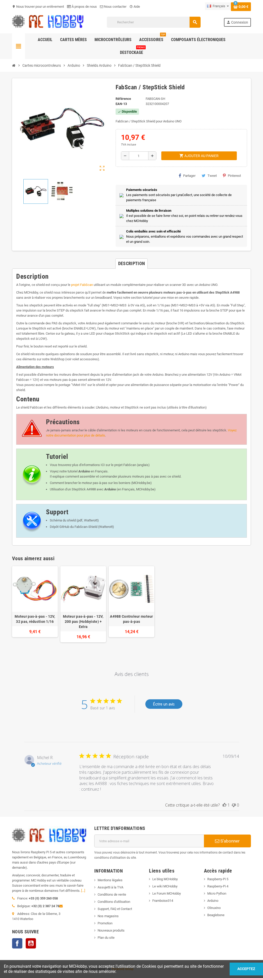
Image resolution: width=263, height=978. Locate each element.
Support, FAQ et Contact (115, 909)
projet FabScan (82, 285)
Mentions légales (110, 880)
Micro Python (216, 893)
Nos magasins (108, 916)
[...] (83, 891)
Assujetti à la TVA (110, 887)
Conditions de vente (112, 894)
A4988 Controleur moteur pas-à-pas (131, 619)
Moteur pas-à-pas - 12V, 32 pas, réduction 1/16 (35, 619)
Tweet (212, 176)
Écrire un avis (164, 704)
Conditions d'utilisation (114, 902)
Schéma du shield (63, 520)
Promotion (105, 923)
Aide (134, 6)
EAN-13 (121, 104)
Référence (123, 99)
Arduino (212, 901)
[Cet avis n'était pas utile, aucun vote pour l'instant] (234, 805)
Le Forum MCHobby (166, 893)
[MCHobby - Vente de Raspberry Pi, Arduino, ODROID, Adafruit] (48, 22)
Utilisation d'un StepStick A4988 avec (83, 489)
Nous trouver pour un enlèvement (38, 6)
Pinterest (234, 176)
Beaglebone (215, 915)
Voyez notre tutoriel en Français (79, 471)
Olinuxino (214, 908)
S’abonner (229, 841)
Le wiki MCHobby (164, 886)
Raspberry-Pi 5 (217, 879)
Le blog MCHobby (165, 879)
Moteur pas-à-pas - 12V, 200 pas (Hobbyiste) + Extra (83, 621)
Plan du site (106, 938)
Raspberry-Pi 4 (217, 886)
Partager (189, 176)
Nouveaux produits (111, 930)
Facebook (17, 943)
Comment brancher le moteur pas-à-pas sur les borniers (90, 483)
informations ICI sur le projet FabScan (108, 465)
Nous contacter (114, 6)
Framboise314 (162, 901)
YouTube (31, 943)
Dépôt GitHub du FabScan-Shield (73, 527)
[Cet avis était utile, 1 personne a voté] (224, 805)
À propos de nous (84, 6)
